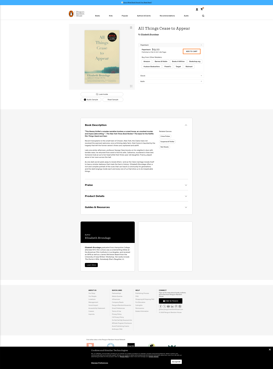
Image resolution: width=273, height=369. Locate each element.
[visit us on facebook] (160, 306)
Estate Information (142, 311)
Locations (92, 299)
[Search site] (203, 16)
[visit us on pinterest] (176, 306)
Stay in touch (171, 301)
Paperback (171, 45)
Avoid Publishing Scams (120, 326)
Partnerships (116, 293)
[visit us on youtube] (168, 306)
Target (178, 66)
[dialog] (136, 358)
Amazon (147, 61)
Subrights (138, 305)
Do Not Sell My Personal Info (122, 320)
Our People (92, 296)
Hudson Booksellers (152, 66)
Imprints (91, 314)
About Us (92, 290)
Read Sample (113, 99)
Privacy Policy (116, 314)
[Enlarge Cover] (131, 86)
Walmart (189, 66)
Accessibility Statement (97, 308)
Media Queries (117, 296)
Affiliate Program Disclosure (122, 323)
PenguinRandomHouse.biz (121, 305)
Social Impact (93, 305)
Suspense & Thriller (167, 142)
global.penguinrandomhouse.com (171, 309)
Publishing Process (142, 293)
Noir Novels (164, 147)
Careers (91, 311)
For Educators (140, 302)
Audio (171, 81)
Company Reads (117, 302)
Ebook (171, 76)
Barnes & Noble (161, 61)
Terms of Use (116, 311)
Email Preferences (118, 308)
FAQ (137, 296)
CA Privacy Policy (118, 317)
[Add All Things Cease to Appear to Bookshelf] (131, 27)
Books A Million (178, 61)
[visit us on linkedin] (172, 306)
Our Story (92, 293)
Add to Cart (191, 51)
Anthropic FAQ (117, 329)
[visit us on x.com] (164, 306)
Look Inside (103, 94)
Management (93, 302)
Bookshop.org (194, 61)
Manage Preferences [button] (99, 363)
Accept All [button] (176, 362)
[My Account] (197, 8)
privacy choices (153, 357)
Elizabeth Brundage (150, 34)
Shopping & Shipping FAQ (144, 299)
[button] (98, 15)
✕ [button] (270, 350)
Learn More (92, 265)
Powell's (167, 66)
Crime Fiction (165, 136)
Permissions (139, 308)
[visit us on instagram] (180, 306)
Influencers (116, 299)
